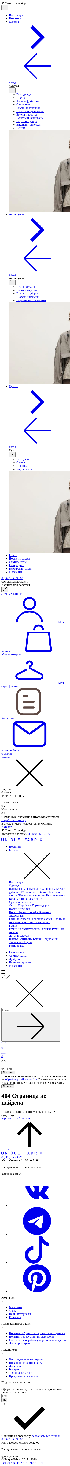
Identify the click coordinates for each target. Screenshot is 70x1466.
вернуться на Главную (15, 1118)
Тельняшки (16, 942)
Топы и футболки (27, 101)
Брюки (37, 939)
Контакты (15, 1317)
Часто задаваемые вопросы (26, 1359)
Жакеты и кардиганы (29, 117)
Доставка (15, 1366)
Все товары (16, 882)
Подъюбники (50, 939)
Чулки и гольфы (28, 912)
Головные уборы (27, 293)
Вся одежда (23, 94)
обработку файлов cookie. (21, 1079)
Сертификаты (18, 955)
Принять (7, 1086)
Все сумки (23, 459)
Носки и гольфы (19, 908)
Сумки (20, 462)
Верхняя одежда (26, 121)
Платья (20, 97)
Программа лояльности (24, 1376)
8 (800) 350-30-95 (39, 833)
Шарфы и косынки (28, 296)
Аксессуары (16, 915)
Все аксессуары (26, 286)
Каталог (6, 827)
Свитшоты (23, 104)
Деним (20, 127)
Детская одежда (19, 935)
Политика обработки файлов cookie (31, 1336)
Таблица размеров (20, 1372)
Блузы (28, 942)
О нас (12, 1310)
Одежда (14, 885)
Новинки (15, 846)
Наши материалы (20, 962)
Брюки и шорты (26, 114)
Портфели (22, 465)
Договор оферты (19, 1343)
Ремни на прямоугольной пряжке (30, 928)
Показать (8, 1072)
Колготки (45, 912)
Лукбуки (14, 959)
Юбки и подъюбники (30, 111)
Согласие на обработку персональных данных (38, 1340)
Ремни (13, 925)
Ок (4, 1400)
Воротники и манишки (31, 300)
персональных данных (46, 1436)
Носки (13, 912)
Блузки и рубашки (28, 107)
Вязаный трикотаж (28, 124)
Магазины (15, 965)
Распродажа (16, 945)
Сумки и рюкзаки (20, 902)
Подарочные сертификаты (26, 1362)
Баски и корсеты (26, 290)
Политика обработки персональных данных (37, 1333)
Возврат (14, 1369)
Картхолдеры (24, 469)
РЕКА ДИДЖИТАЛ (22, 1462)
